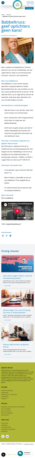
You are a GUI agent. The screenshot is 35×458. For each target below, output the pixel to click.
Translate (29, 8)
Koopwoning (4, 396)
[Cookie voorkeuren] (3, 455)
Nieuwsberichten (6, 427)
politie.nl (10, 198)
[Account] (28, 2)
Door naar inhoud (7, 2)
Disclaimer (19, 444)
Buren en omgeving (6, 413)
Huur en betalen (6, 409)
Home (3, 14)
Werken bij (4, 431)
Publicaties (4, 425)
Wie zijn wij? (4, 423)
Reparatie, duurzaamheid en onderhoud (12, 407)
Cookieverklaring (10, 444)
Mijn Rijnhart (5, 415)
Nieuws (9, 14)
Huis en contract (6, 411)
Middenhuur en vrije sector (9, 394)
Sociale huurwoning (7, 390)
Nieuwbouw (4, 392)
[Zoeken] (32, 2)
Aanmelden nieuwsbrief (8, 429)
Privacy (3, 444)
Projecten (4, 398)
